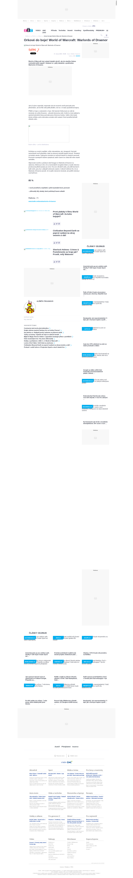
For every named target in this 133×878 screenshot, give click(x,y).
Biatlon (59, 773)
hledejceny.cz (51, 842)
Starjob (87, 842)
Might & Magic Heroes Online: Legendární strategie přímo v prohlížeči (47, 336)
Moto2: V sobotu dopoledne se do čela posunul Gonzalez (37, 801)
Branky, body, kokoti (40, 842)
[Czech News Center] (69, 762)
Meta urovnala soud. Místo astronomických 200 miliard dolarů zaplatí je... (55, 806)
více (103, 20)
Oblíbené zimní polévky (92, 796)
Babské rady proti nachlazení (75, 821)
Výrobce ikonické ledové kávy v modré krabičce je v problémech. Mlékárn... (75, 807)
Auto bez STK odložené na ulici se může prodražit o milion (36, 804)
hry (25, 319)
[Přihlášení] (106, 35)
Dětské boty (70, 854)
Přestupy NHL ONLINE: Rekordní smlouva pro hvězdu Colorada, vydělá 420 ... (56, 784)
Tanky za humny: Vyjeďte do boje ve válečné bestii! (41, 334)
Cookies (98, 873)
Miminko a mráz (97, 775)
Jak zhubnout (70, 773)
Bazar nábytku (70, 857)
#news (63, 819)
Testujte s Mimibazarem (72, 842)
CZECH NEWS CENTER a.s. (55, 870)
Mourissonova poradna (92, 819)
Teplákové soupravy (71, 852)
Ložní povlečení (70, 856)
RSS (72, 867)
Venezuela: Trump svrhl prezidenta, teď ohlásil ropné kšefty (38, 781)
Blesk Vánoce (33, 773)
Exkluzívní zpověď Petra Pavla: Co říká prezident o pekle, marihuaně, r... (38, 778)
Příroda (54, 30)
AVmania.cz (87, 20)
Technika (62, 30)
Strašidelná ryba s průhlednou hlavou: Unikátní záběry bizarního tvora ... (94, 824)
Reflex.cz (61, 20)
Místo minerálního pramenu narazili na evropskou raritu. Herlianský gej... (37, 830)
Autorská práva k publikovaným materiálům (42, 873)
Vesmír (70, 30)
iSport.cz (46, 20)
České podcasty (89, 844)
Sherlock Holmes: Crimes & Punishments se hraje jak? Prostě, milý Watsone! (66, 252)
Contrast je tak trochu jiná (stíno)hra (36, 328)
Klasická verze (60, 756)
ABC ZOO (44, 31)
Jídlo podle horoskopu (97, 798)
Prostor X (32, 842)
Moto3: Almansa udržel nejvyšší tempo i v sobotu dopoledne (38, 807)
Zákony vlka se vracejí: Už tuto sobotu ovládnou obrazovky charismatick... (38, 847)
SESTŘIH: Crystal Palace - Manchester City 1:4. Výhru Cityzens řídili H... (38, 853)
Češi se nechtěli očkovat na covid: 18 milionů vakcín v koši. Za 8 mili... (37, 784)
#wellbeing (58, 819)
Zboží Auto (50, 856)
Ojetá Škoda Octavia (53, 857)
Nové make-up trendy (78, 775)
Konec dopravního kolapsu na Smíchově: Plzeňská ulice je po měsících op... (74, 781)
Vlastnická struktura (52, 874)
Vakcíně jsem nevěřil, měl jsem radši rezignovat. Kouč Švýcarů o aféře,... (56, 778)
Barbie (68, 845)
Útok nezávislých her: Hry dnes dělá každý (38, 339)
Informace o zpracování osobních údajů (86, 873)
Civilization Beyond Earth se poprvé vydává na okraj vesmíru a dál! (66, 233)
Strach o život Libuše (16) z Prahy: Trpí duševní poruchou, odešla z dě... (76, 778)
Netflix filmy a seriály (34, 821)
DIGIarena (95, 20)
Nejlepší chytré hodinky (54, 796)
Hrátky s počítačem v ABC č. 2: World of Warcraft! (41, 341)
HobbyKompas (51, 852)
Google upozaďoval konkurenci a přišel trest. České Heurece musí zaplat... (57, 809)
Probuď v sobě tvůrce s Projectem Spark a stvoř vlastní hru (44, 347)
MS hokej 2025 (52, 773)
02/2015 (78, 56)
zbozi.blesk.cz (51, 849)
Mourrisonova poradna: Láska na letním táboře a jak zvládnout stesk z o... (94, 830)
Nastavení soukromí (42, 874)
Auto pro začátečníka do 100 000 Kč (56, 854)
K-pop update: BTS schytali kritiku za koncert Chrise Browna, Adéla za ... (56, 825)
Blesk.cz (25, 20)
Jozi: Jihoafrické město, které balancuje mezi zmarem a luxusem (38, 824)
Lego (68, 847)
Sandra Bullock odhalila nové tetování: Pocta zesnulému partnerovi (75, 784)
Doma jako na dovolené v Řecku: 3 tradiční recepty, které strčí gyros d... (94, 807)
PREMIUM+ (100, 30)
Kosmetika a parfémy (72, 850)
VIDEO (38, 30)
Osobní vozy (51, 845)
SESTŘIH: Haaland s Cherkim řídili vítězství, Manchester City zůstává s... (56, 781)
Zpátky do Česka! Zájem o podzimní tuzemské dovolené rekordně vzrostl (37, 827)
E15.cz (32, 20)
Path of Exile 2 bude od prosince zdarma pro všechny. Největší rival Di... (94, 827)
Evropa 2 (88, 849)
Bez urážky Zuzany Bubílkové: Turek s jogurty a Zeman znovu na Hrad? (38, 850)
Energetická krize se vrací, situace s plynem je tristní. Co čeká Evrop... (75, 804)
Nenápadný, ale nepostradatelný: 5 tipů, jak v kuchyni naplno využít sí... (95, 801)
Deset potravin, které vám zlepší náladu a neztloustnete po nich (74, 829)
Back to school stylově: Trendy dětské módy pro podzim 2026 (94, 786)
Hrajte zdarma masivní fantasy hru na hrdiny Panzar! (42, 330)
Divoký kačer (41, 819)
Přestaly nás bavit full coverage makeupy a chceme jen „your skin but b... (56, 822)
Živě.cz (69, 20)
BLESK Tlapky (33, 819)
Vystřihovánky (88, 30)
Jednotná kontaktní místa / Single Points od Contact (68, 874)
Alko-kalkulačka (33, 796)
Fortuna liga (32, 844)
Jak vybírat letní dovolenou (93, 777)
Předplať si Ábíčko (87, 26)
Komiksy (77, 30)
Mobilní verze (73, 756)
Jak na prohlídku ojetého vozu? (55, 850)
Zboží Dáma (51, 847)
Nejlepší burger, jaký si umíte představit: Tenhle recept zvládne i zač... (93, 804)
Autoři (57, 747)
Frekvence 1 (89, 847)
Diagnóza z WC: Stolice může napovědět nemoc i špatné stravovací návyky (75, 826)
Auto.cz (39, 20)
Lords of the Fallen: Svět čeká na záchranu (38, 343)
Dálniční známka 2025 (38, 798)
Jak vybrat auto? (52, 859)
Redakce (67, 867)
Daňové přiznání (71, 796)
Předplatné (66, 747)
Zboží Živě (50, 844)
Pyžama (69, 849)
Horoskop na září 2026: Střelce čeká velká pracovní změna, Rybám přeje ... (94, 783)
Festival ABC (95, 821)
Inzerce (75, 747)
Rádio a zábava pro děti (91, 845)
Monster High (70, 844)
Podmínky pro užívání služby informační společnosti (64, 873)
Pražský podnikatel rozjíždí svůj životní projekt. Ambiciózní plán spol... (57, 803)
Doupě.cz (53, 20)
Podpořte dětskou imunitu (74, 819)
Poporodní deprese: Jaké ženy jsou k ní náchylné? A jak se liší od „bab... (75, 832)
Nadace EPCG (80, 798)
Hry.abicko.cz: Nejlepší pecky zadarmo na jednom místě (43, 332)
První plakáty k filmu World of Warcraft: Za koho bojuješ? (65, 214)
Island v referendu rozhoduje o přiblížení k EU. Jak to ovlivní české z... (76, 801)
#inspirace (51, 819)
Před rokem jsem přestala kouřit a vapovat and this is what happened (56, 828)
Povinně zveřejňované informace (88, 874)
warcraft (29, 319)
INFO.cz (35, 775)
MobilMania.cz (77, 20)
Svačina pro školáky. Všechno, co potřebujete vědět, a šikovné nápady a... (94, 780)
